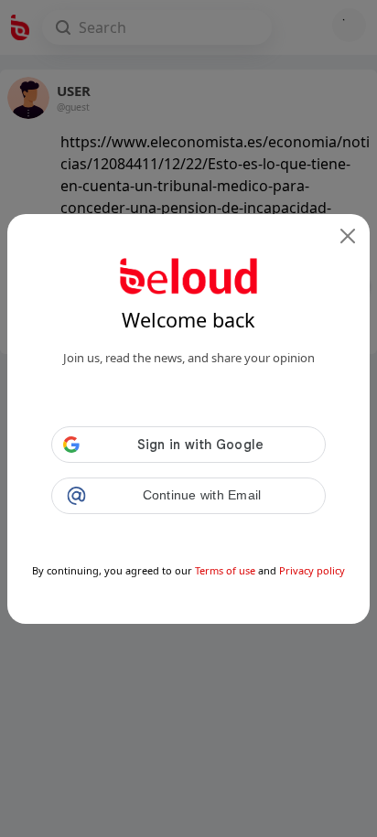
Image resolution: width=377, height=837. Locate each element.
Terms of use (225, 570)
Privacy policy (312, 570)
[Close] (347, 236)
